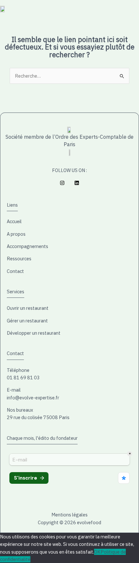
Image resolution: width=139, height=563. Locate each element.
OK (97, 552)
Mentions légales (69, 515)
